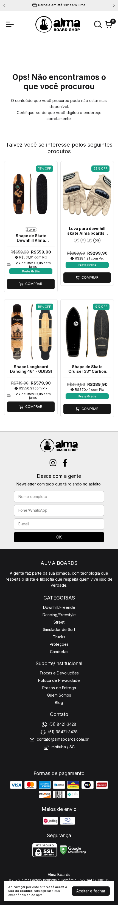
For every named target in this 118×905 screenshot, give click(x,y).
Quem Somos (59, 695)
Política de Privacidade (59, 680)
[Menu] (11, 24)
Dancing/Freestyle (59, 614)
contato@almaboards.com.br (63, 739)
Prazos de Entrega (59, 687)
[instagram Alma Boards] (53, 463)
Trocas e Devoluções (59, 673)
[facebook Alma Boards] (65, 463)
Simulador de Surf (59, 629)
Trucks (59, 637)
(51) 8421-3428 (62, 724)
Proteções (59, 644)
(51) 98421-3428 (63, 731)
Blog (59, 702)
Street (59, 622)
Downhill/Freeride (59, 607)
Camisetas (59, 651)
